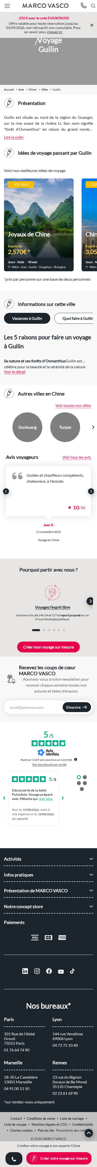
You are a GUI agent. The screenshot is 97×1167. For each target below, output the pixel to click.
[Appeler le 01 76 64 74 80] (84, 6)
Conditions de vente (41, 1118)
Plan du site (46, 1130)
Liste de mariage (72, 1118)
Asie (21, 89)
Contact (16, 1118)
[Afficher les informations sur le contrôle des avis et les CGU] (76, 759)
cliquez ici (54, 32)
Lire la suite (13, 137)
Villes (44, 89)
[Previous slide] (4, 427)
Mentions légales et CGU (49, 1124)
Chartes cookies (21, 1130)
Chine (32, 89)
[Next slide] (93, 427)
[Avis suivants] (62, 798)
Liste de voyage (15, 1124)
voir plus (45, 798)
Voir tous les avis (76, 457)
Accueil (9, 89)
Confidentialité (82, 1124)
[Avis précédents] (3, 798)
